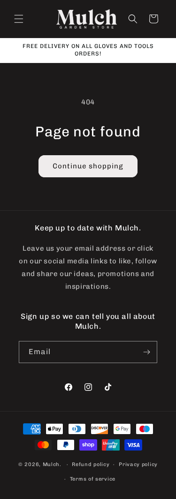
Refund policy (90, 464)
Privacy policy (138, 464)
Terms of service (92, 479)
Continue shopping (88, 166)
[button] (18, 18)
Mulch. (52, 464)
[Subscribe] (146, 352)
